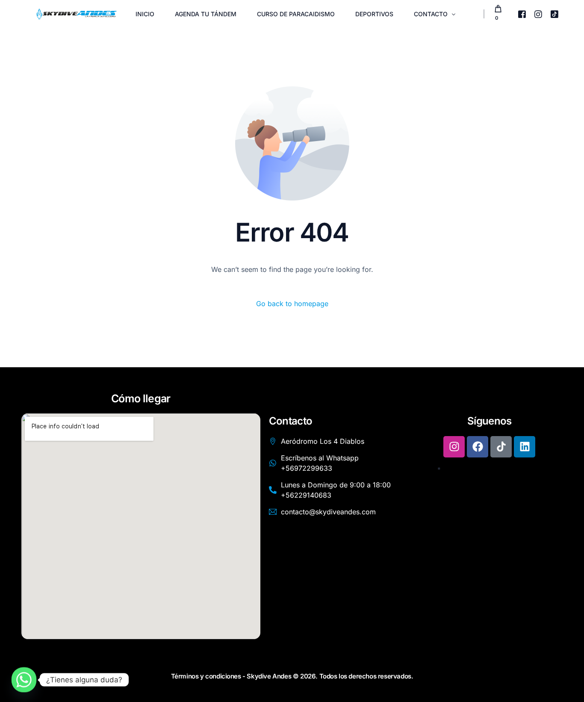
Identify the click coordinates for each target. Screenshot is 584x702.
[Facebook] (522, 13)
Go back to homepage (292, 303)
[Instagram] (538, 13)
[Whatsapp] (23, 679)
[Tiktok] (554, 13)
